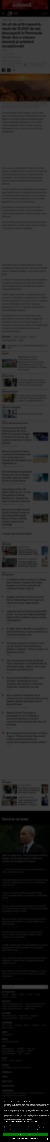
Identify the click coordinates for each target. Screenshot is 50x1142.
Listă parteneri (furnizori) (9, 1130)
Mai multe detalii (39, 1107)
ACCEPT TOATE (25, 1134)
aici (13, 1115)
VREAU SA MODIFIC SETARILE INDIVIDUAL (25, 1139)
